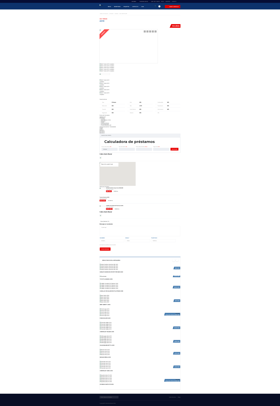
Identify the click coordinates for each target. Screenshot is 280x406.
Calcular (174, 149)
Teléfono (154, 238)
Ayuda (162, 1)
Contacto (174, 1)
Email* (127, 238)
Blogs (179, 397)
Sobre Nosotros (172, 397)
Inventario (117, 6)
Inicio (109, 6)
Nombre (102, 238)
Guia (142, 6)
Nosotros (168, 1)
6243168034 (134, 1)
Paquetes (126, 6)
